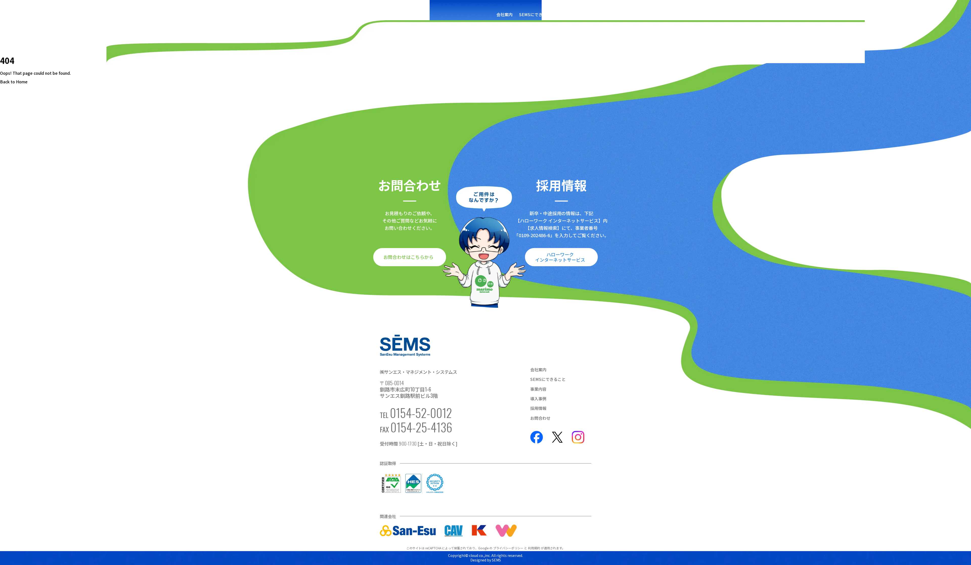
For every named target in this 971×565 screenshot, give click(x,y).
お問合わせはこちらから (408, 257)
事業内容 (569, 14)
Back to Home (14, 81)
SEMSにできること (537, 14)
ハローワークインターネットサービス (560, 257)
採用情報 (614, 14)
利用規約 (534, 548)
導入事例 (592, 14)
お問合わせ (639, 14)
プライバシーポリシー (508, 548)
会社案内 (504, 14)
